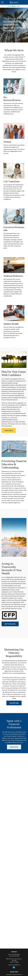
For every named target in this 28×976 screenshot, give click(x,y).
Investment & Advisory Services (14, 974)
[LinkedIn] (14, 967)
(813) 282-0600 (16, 954)
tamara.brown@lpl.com (14, 964)
